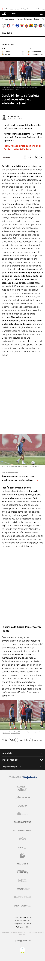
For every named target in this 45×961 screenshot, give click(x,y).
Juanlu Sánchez (39, 740)
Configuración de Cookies (22, 924)
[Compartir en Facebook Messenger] (36, 157)
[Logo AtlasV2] (22, 889)
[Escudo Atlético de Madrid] (8, 26)
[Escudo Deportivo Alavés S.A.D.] (17, 26)
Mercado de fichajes (24, 19)
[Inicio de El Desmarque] (4, 14)
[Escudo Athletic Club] (4, 26)
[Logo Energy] (22, 847)
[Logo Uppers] (22, 864)
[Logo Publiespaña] (22, 897)
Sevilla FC (7, 33)
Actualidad (7, 753)
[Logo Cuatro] (22, 805)
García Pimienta (24, 740)
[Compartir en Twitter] (30, 157)
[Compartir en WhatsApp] (25, 157)
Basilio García (13, 116)
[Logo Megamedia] (23, 940)
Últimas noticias (8, 19)
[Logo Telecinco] (22, 797)
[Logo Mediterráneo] (22, 906)
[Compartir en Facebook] (41, 157)
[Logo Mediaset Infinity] (22, 789)
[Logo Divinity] (22, 814)
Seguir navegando (11, 766)
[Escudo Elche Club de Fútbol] (22, 26)
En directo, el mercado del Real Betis (17, 9)
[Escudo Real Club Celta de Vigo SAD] (13, 26)
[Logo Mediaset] (22, 778)
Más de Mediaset (10, 759)
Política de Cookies (22, 927)
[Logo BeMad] (22, 856)
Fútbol (13, 14)
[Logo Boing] (22, 839)
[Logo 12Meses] (22, 880)
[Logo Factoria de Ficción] (22, 830)
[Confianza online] (22, 952)
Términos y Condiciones (23, 917)
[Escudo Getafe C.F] (36, 26)
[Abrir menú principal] (41, 14)
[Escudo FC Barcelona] (31, 26)
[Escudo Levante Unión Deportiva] (40, 26)
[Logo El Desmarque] (22, 822)
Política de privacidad (22, 920)
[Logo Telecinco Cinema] (22, 872)
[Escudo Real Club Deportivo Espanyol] (26, 26)
